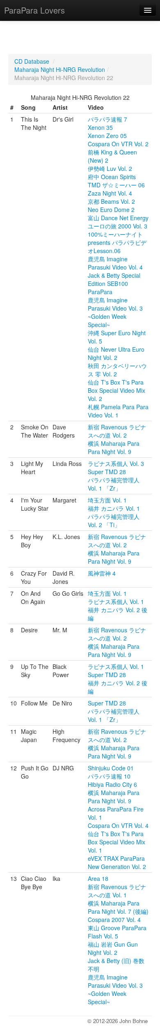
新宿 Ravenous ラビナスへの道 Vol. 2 (117, 431)
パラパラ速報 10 (109, 776)
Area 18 (98, 878)
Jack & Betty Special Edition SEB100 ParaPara (114, 283)
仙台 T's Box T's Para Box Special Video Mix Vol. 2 (116, 390)
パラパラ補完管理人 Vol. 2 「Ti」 (113, 520)
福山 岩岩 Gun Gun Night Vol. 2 (113, 948)
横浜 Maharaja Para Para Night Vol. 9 (113, 447)
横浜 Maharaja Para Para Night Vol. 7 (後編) (118, 907)
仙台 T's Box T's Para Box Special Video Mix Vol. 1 (116, 842)
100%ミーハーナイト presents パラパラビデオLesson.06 (117, 242)
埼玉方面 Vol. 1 (107, 500)
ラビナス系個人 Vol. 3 (116, 463)
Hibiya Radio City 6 (112, 784)
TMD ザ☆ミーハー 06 (116, 185)
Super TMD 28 (107, 472)
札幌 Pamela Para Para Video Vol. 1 (118, 411)
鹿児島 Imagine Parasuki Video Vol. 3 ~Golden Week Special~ (115, 312)
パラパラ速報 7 (107, 119)
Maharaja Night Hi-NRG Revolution (59, 69)
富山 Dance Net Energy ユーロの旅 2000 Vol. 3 (118, 222)
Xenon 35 (100, 127)
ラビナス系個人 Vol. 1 (116, 601)
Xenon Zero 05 (107, 135)
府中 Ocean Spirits (112, 177)
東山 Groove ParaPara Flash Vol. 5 (117, 932)
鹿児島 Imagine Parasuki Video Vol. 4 (115, 263)
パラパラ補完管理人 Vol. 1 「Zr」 (113, 484)
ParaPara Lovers (34, 10)
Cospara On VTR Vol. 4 (118, 825)
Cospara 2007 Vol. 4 (114, 919)
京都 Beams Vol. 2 (111, 201)
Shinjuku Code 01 (111, 768)
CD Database (31, 61)
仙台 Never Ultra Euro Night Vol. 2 (116, 353)
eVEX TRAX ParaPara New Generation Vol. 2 (117, 862)
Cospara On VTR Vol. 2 (118, 144)
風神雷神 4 (102, 573)
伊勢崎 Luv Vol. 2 (110, 168)
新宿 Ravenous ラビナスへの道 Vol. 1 (117, 891)
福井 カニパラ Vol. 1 (114, 508)
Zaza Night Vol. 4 (110, 193)
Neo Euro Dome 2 (111, 209)
